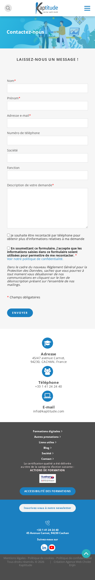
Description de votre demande (30, 185)
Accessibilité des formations (47, 491)
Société (12, 150)
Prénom (13, 98)
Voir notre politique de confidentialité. (35, 259)
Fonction (13, 168)
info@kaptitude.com (48, 411)
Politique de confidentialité (74, 558)
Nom (11, 81)
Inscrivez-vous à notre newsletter (47, 508)
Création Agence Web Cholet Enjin (72, 563)
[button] (47, 431)
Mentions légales (15, 558)
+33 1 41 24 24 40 (48, 386)
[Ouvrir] (87, 8)
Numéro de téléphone (23, 133)
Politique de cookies (41, 558)
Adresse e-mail (19, 115)
